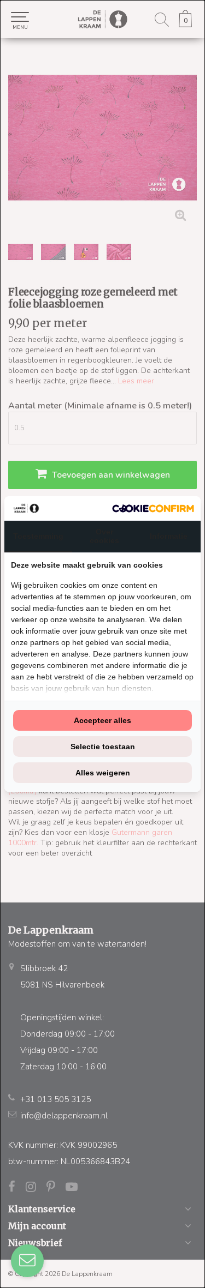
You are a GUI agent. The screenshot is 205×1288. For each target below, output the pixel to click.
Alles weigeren (102, 772)
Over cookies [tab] (104, 536)
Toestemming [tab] (38, 536)
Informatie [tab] (169, 536)
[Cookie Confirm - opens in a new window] (153, 508)
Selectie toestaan (103, 746)
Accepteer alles (102, 720)
